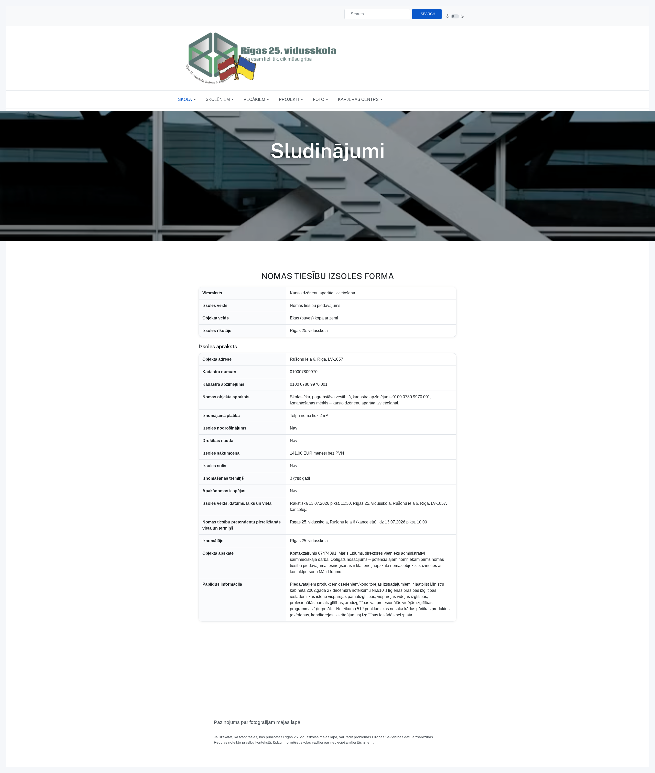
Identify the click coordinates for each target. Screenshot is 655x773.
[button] (188, 100)
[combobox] (377, 14)
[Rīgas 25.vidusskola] (262, 58)
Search (428, 14)
